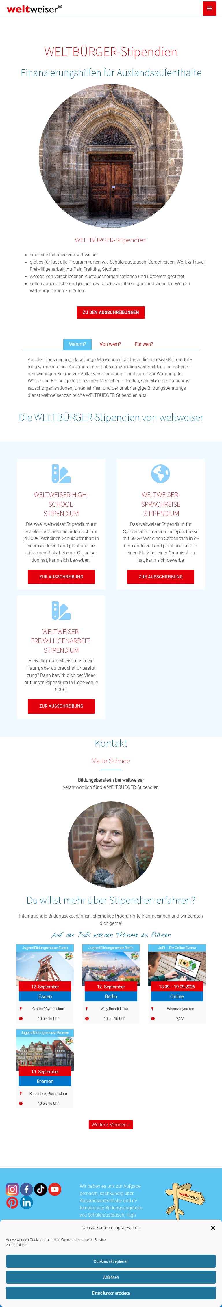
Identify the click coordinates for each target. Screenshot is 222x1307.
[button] (213, 1228)
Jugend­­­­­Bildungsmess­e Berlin (111, 948)
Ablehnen (111, 1277)
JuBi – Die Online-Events (177, 948)
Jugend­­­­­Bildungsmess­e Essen (45, 948)
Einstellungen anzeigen (111, 1293)
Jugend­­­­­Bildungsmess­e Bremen (45, 1033)
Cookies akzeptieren (111, 1261)
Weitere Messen (110, 1124)
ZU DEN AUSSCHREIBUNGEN (111, 312)
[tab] (77, 344)
